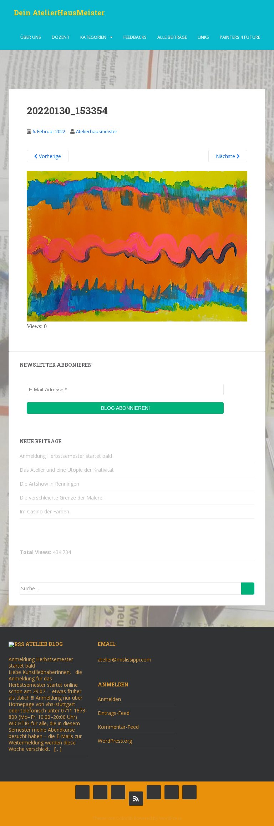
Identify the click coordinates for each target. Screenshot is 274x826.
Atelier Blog (44, 644)
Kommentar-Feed (118, 726)
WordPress (170, 818)
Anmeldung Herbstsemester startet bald (66, 456)
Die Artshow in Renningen (49, 483)
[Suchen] (247, 588)
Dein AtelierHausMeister (59, 12)
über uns (30, 37)
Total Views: (36, 552)
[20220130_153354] (137, 245)
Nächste (226, 156)
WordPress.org (115, 740)
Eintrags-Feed (114, 713)
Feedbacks (135, 37)
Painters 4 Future (240, 37)
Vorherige (49, 156)
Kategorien (93, 37)
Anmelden (109, 699)
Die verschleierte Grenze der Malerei (61, 497)
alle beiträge (172, 37)
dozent (61, 37)
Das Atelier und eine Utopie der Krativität (67, 469)
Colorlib (124, 818)
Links (203, 37)
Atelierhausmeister (96, 131)
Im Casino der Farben (44, 511)
